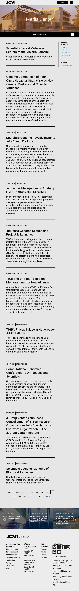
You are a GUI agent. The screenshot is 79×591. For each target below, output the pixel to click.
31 (42, 492)
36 (25, 496)
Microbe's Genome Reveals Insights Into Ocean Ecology (30, 139)
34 (15, 496)
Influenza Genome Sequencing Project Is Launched (27, 232)
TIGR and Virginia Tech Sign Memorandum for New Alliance (27, 280)
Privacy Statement (60, 565)
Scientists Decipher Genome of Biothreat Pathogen (27, 470)
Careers (44, 557)
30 (37, 492)
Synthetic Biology (13, 557)
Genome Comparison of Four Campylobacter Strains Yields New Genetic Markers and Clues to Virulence (30, 82)
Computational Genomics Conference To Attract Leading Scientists (27, 372)
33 (53, 492)
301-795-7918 (66, 53)
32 (47, 492)
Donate (62, 2)
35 (20, 496)
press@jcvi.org (66, 55)
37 (30, 496)
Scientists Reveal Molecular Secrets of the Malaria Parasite (27, 50)
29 (32, 492)
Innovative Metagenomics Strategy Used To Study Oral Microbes (30, 190)
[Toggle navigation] (71, 2)
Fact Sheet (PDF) (67, 65)
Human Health (12, 549)
